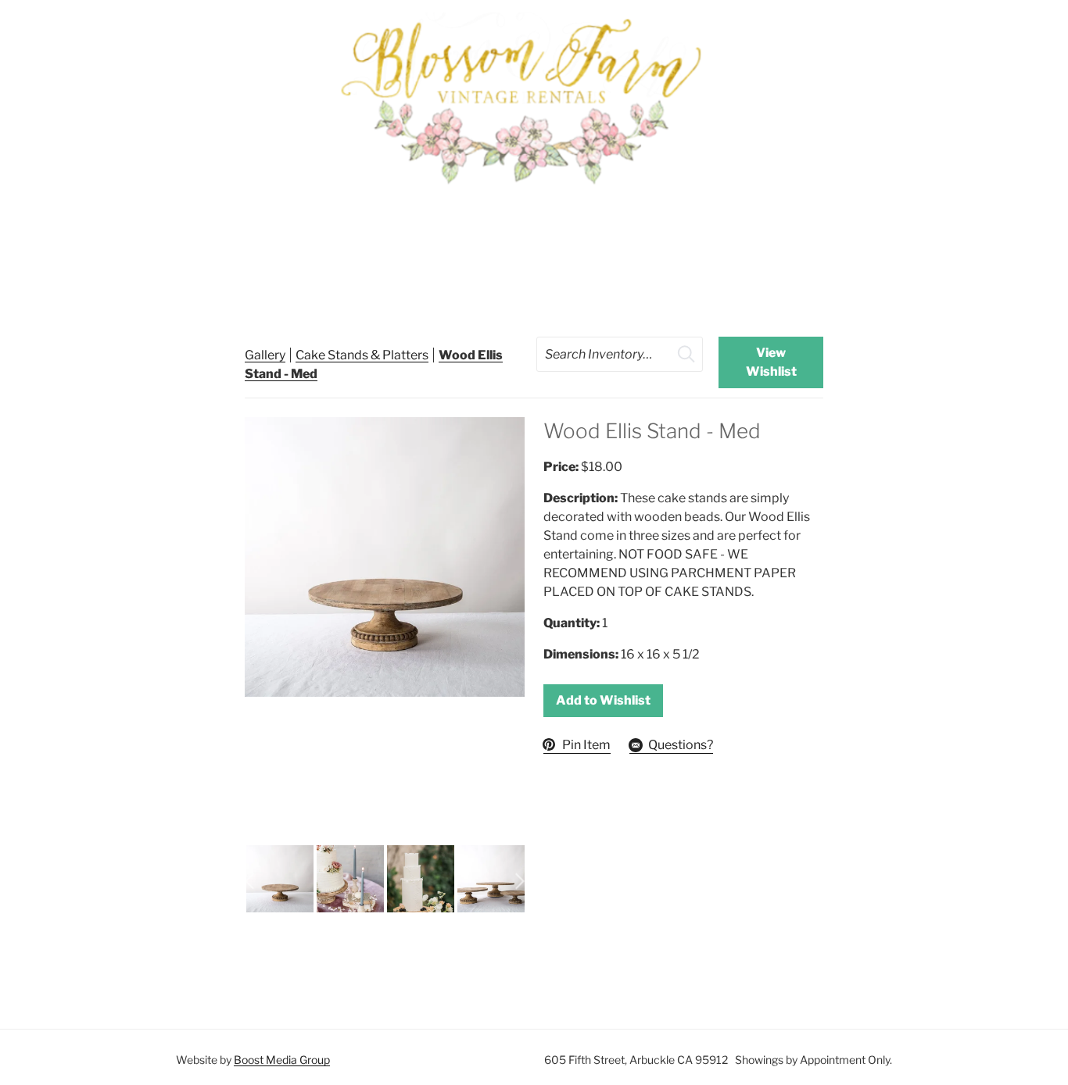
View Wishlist (771, 362)
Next (520, 881)
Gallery (265, 355)
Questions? (680, 744)
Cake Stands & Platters (362, 355)
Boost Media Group (282, 1059)
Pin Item (586, 744)
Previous (249, 881)
